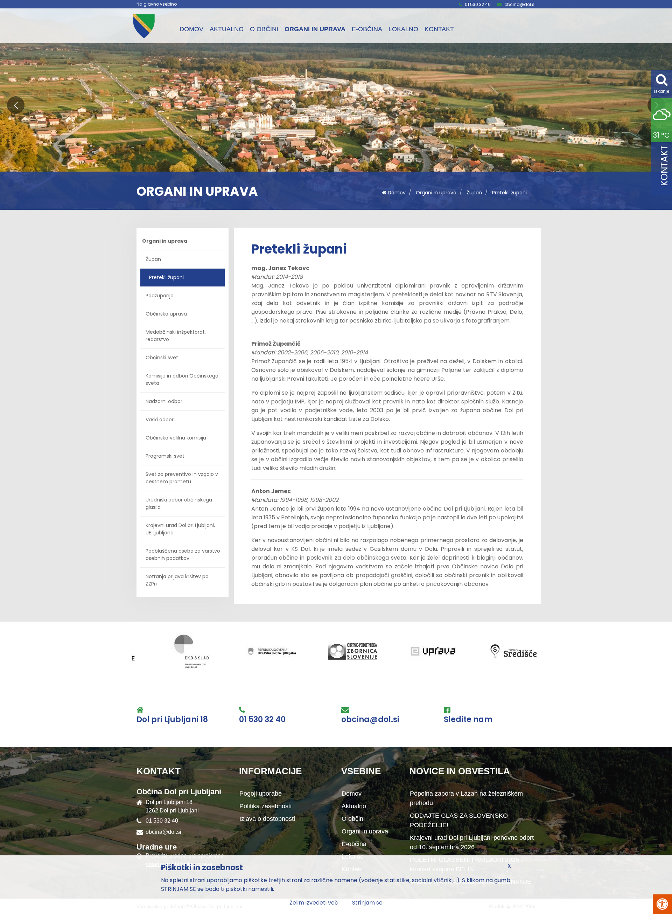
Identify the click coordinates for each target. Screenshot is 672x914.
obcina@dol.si (520, 4)
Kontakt (439, 29)
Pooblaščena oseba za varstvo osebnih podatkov (183, 554)
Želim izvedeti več (313, 903)
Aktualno (227, 29)
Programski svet (165, 455)
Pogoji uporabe (260, 793)
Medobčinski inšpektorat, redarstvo (176, 335)
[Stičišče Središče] (412, 651)
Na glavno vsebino (156, 4)
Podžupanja (160, 295)
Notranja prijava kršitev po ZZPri (177, 580)
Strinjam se (367, 903)
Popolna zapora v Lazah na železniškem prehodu (466, 798)
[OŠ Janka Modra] (493, 651)
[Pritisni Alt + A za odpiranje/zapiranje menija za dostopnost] (662, 904)
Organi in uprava (315, 29)
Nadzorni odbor (164, 401)
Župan (474, 192)
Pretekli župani (509, 192)
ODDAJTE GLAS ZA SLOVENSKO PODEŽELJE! (459, 820)
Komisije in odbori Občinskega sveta (182, 379)
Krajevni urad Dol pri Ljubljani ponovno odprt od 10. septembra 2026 (472, 842)
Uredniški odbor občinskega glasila (179, 503)
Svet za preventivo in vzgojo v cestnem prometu (182, 478)
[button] (15, 105)
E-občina (367, 29)
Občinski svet (162, 357)
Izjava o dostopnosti (267, 818)
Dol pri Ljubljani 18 (172, 719)
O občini (264, 29)
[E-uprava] (332, 651)
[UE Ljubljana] (171, 651)
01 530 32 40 (478, 4)
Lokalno (403, 29)
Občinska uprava (166, 313)
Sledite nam (468, 719)
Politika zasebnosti (265, 806)
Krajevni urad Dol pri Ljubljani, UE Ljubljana (180, 529)
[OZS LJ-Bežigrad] (251, 651)
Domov (191, 29)
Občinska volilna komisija (176, 437)
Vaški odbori (160, 419)
